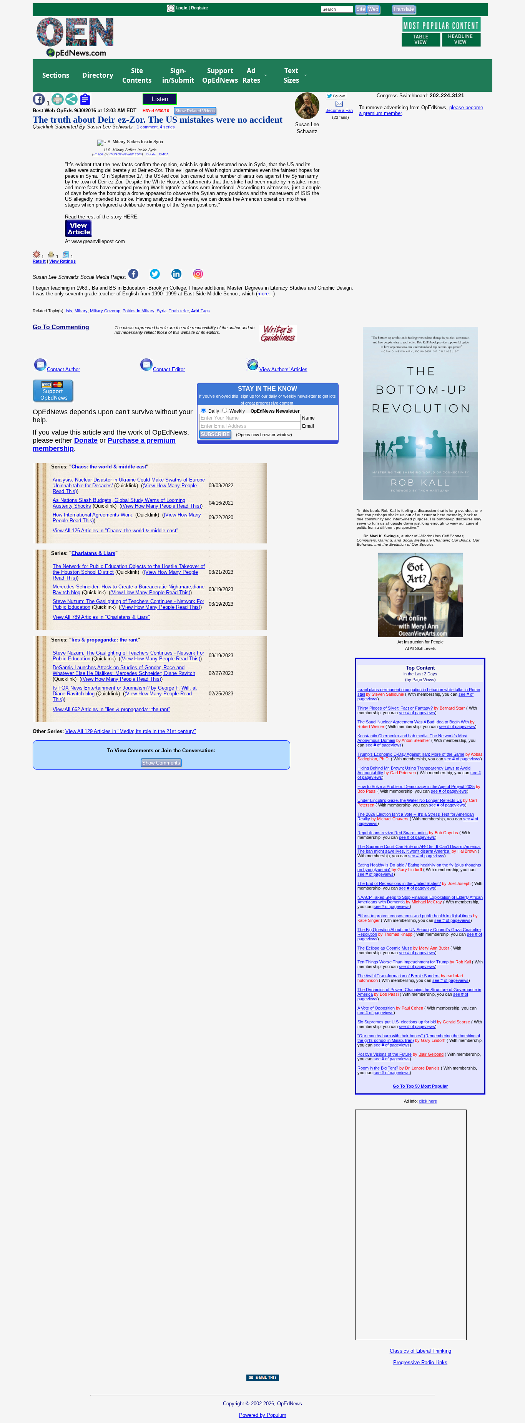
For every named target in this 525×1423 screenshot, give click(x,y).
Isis (69, 310)
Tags (200, 310)
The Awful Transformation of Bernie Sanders (398, 975)
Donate (86, 440)
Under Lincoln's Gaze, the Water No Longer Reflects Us (409, 800)
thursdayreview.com (126, 154)
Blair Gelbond (431, 1054)
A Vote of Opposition (376, 1008)
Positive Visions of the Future (384, 1054)
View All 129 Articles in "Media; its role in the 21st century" (130, 731)
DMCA (163, 154)
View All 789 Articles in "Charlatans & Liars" (101, 617)
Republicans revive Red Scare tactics (392, 832)
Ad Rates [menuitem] (251, 75)
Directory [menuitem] (97, 75)
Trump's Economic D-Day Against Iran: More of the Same (410, 754)
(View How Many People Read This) (161, 506)
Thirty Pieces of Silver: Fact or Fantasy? (395, 708)
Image (98, 154)
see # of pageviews (417, 712)
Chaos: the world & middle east (108, 467)
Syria (161, 310)
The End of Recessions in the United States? (399, 883)
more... (265, 294)
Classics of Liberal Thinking (420, 1351)
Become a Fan (339, 110)
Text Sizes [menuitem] (291, 75)
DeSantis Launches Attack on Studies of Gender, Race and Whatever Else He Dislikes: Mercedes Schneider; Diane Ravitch (124, 670)
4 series (167, 127)
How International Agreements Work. (93, 515)
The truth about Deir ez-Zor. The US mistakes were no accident (157, 120)
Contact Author (63, 369)
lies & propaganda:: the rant (104, 640)
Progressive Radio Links (420, 1362)
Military (81, 310)
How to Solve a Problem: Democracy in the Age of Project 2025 (416, 786)
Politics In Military (139, 310)
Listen (160, 99)
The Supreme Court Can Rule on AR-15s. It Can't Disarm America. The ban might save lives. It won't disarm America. (419, 848)
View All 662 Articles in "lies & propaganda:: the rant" (111, 709)
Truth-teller (179, 310)
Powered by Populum (262, 1415)
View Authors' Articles (283, 369)
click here (428, 1101)
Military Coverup (105, 310)
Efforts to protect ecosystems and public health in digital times (414, 915)
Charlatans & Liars (93, 553)
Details (151, 154)
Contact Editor (169, 369)
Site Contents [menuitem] (136, 75)
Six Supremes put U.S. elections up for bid (396, 1022)
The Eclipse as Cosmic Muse (384, 948)
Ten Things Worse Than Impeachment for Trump (403, 962)
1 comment (147, 127)
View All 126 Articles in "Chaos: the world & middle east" (115, 530)
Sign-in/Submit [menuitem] (177, 75)
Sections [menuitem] (55, 75)
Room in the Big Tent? (377, 1068)
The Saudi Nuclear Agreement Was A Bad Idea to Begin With (413, 722)
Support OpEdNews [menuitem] (217, 75)
